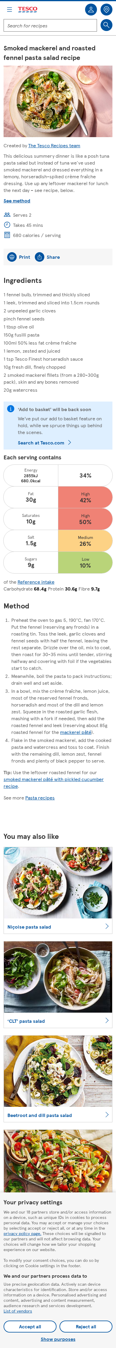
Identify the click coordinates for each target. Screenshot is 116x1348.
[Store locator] (106, 10)
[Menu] (9, 10)
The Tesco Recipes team (54, 145)
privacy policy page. (22, 1233)
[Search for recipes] (106, 25)
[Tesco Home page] (28, 10)
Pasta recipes (40, 797)
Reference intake (36, 581)
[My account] (91, 10)
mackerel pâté (75, 732)
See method (17, 200)
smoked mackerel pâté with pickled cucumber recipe (54, 782)
